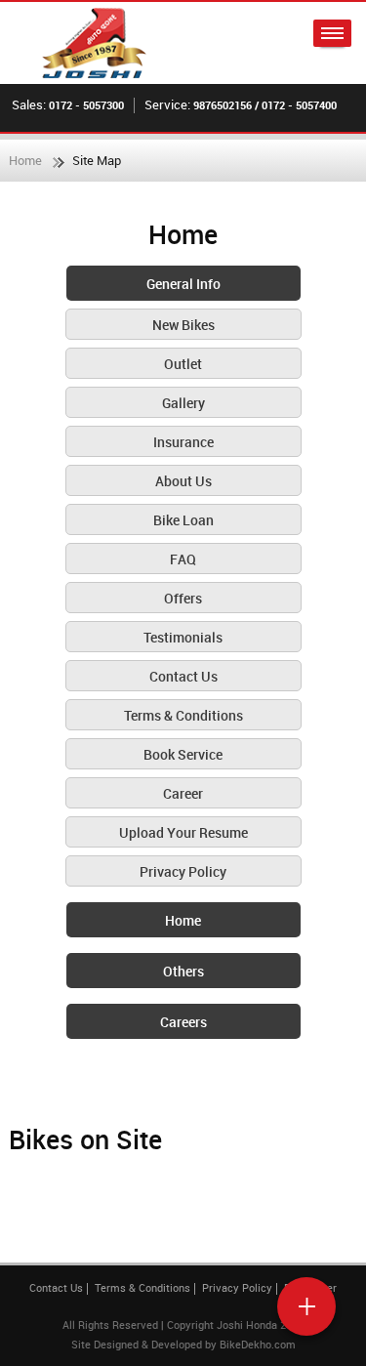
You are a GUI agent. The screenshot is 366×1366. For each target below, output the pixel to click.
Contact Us (183, 676)
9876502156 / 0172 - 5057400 (265, 105)
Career (183, 793)
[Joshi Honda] (94, 43)
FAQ (183, 559)
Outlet (183, 363)
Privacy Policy (183, 871)
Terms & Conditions (183, 715)
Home (25, 160)
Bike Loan (183, 520)
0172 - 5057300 (86, 105)
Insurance (183, 442)
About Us (183, 481)
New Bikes (183, 324)
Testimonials (183, 637)
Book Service (183, 754)
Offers (183, 598)
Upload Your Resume (183, 832)
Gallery (183, 402)
